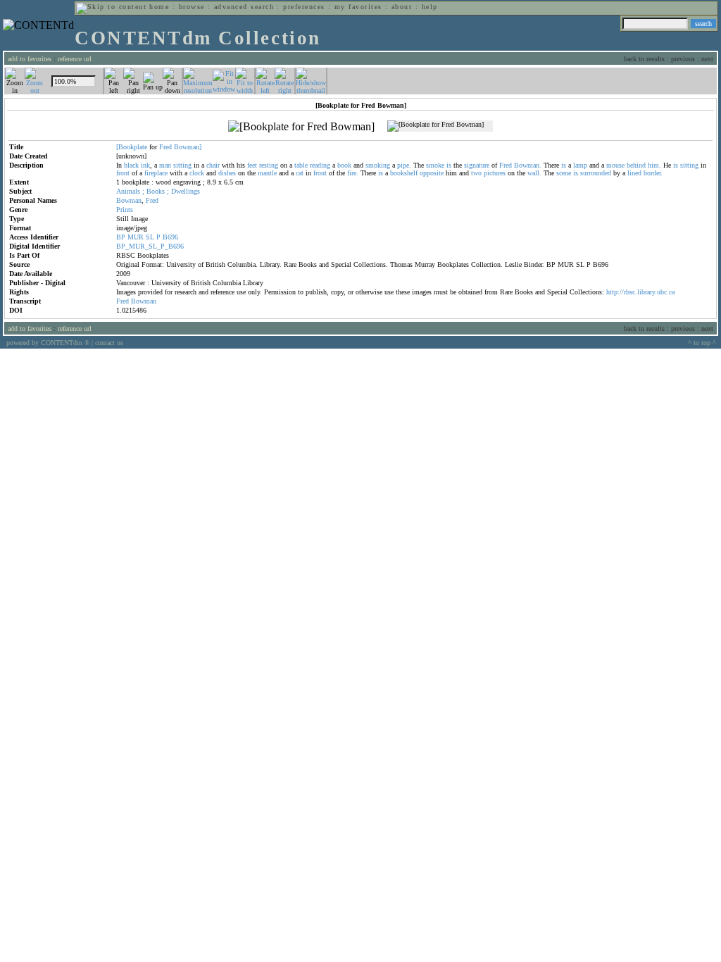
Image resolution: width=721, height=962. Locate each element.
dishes (227, 173)
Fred (165, 147)
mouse (615, 165)
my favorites (358, 7)
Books (155, 191)
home (159, 7)
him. (654, 165)
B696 (170, 237)
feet (252, 165)
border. (653, 173)
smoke (435, 165)
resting (268, 165)
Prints (124, 209)
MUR (135, 237)
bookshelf (404, 173)
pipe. (404, 165)
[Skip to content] (111, 7)
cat (299, 173)
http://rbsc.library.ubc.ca (640, 292)
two (476, 173)
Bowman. (527, 165)
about (401, 7)
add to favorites (29, 59)
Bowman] (187, 147)
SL (150, 237)
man (165, 165)
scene (563, 173)
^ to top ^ (702, 342)
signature (476, 165)
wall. (534, 173)
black (131, 165)
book (344, 165)
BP (120, 237)
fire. (352, 173)
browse (192, 7)
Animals (128, 191)
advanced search (244, 7)
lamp (580, 165)
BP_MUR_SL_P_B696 (150, 246)
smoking (377, 165)
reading (320, 165)
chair (213, 165)
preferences (304, 7)
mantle (267, 173)
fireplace (156, 173)
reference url (75, 59)
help (430, 7)
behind (636, 165)
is (448, 165)
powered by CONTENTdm (47, 342)
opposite (432, 173)
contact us (109, 342)
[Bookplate (131, 147)
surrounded (595, 173)
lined (634, 173)
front (123, 173)
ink (145, 165)
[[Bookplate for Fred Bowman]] (301, 126)
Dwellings (185, 191)
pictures (495, 173)
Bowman (129, 200)
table (301, 165)
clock (196, 173)
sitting (182, 165)
